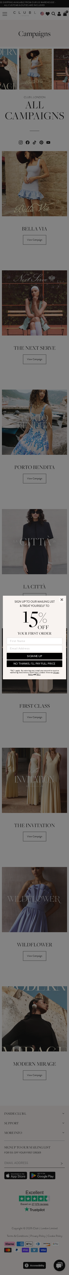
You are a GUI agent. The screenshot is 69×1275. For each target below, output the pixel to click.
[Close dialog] (61, 599)
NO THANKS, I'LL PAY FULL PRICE (34, 663)
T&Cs (38, 674)
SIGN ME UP (34, 656)
